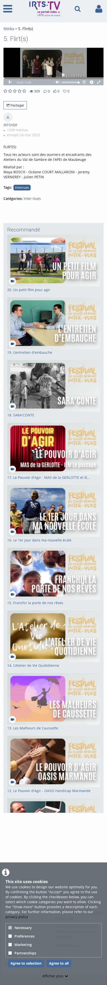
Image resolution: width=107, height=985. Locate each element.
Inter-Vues (32, 198)
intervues (22, 187)
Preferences (24, 936)
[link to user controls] (99, 9)
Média (8, 28)
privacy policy (16, 916)
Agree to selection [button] (26, 963)
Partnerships (25, 953)
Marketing (23, 944)
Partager (17, 105)
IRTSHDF (10, 125)
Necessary (23, 927)
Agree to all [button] (59, 963)
